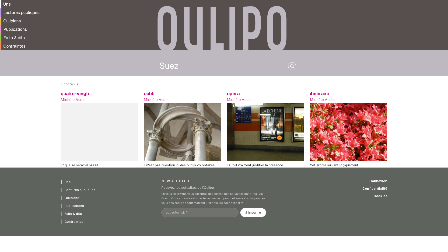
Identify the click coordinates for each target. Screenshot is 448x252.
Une (7, 4)
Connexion (378, 181)
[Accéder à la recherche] (292, 66)
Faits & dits (14, 37)
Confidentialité (374, 188)
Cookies (380, 196)
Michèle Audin (73, 100)
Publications (15, 29)
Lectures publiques (21, 12)
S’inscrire (253, 212)
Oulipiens (12, 20)
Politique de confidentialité (224, 203)
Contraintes (14, 46)
